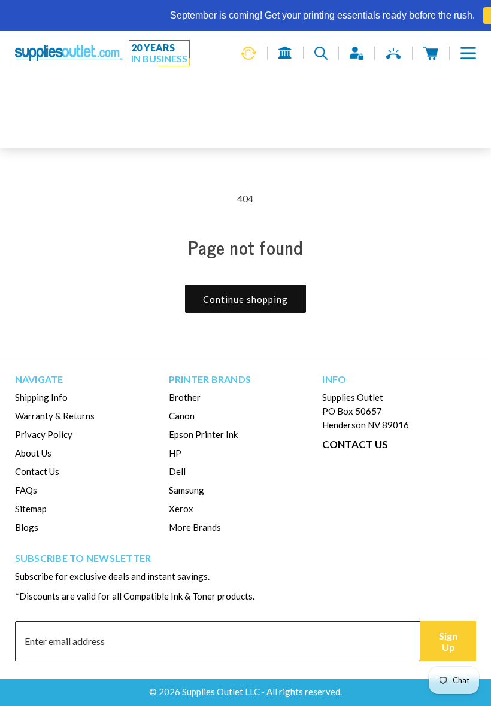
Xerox (181, 508)
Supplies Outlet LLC (221, 691)
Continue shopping (245, 299)
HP (175, 453)
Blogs (26, 527)
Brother (185, 397)
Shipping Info (41, 397)
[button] (468, 53)
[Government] (285, 53)
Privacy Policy (43, 434)
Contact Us (37, 471)
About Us (33, 453)
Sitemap (31, 508)
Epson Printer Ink (203, 434)
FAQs (26, 490)
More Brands (195, 527)
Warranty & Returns (55, 415)
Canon (182, 415)
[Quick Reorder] (248, 53)
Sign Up (448, 641)
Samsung (186, 490)
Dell (177, 471)
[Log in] (356, 53)
